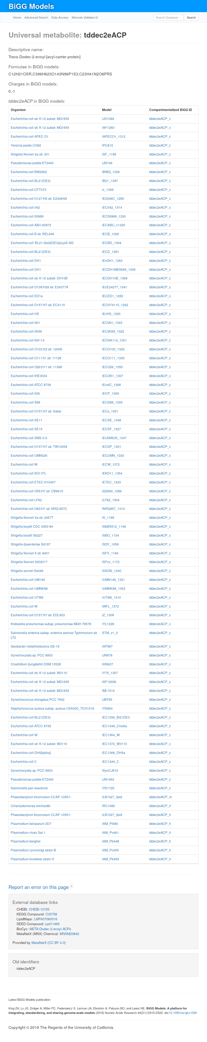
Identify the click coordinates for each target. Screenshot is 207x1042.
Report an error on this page (39, 886)
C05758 (51, 913)
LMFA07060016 (45, 918)
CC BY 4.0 (56, 942)
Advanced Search (36, 17)
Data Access (60, 17)
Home (17, 17)
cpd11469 (52, 923)
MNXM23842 (69, 933)
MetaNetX (39, 942)
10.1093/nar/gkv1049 (183, 1012)
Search (191, 17)
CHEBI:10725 (39, 909)
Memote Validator (84, 17)
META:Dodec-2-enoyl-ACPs (50, 928)
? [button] (71, 886)
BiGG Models (31, 6)
